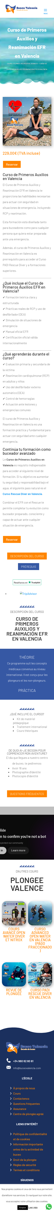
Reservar (12, 164)
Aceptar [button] (22, 1207)
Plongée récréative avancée (26, 64)
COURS (9, 64)
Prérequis (28, 566)
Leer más (33, 1207)
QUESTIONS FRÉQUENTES (27, 794)
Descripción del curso (27, 556)
